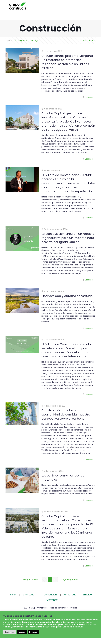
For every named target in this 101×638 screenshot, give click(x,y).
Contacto (52, 599)
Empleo (87, 594)
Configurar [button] (9, 632)
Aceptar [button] (22, 632)
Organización (49, 594)
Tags (35, 40)
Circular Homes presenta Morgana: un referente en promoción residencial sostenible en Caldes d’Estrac (67, 62)
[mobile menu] (91, 6)
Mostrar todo (88, 40)
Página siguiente (69, 579)
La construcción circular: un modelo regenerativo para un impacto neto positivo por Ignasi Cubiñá (67, 238)
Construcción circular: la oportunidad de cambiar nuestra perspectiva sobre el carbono (65, 414)
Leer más (89, 97)
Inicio (13, 594)
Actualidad (70, 594)
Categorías (22, 40)
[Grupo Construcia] (17, 6)
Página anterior (31, 579)
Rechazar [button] (33, 632)
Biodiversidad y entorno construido (67, 296)
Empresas (28, 594)
